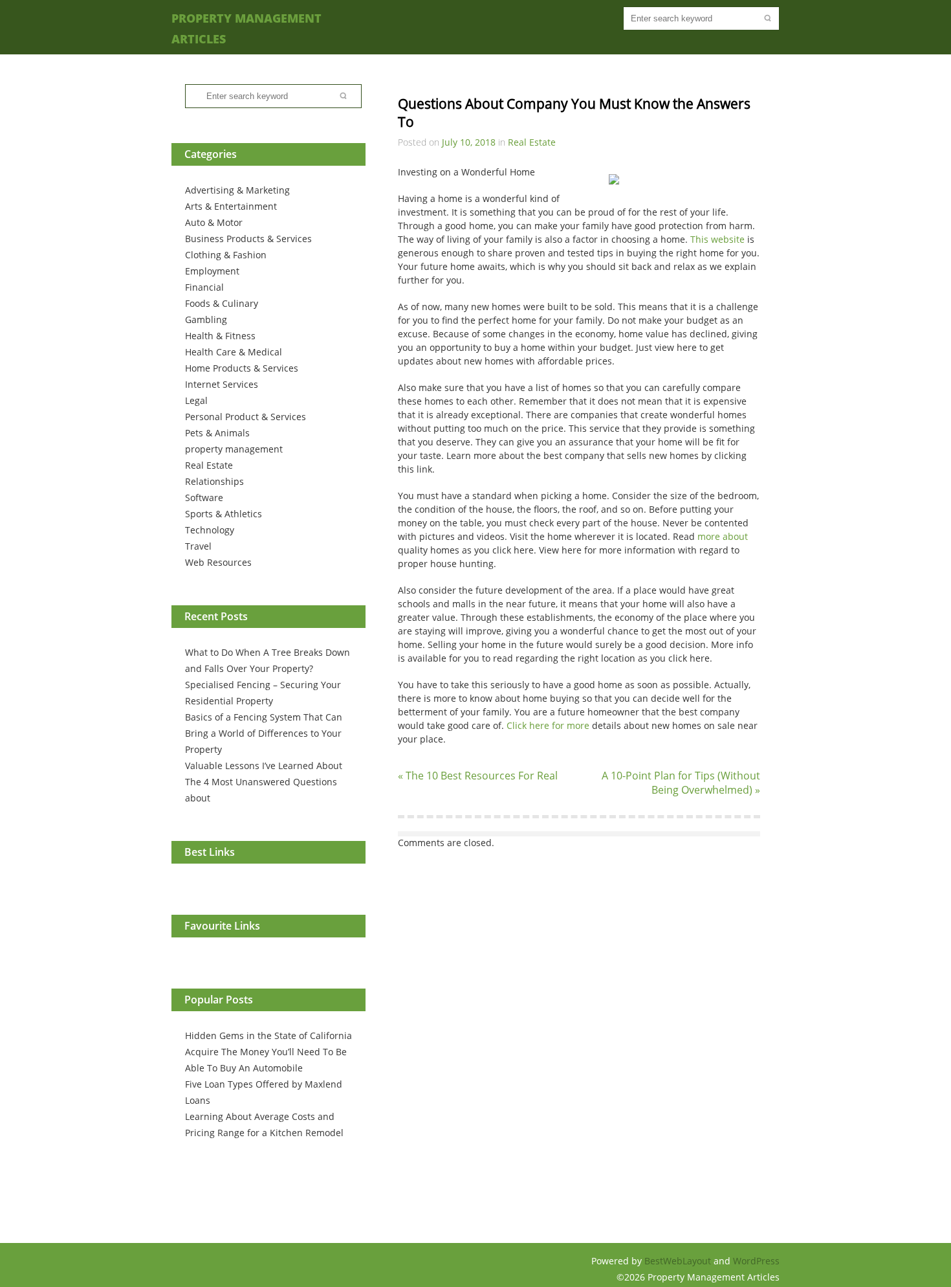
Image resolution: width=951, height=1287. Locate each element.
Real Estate (209, 465)
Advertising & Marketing (237, 190)
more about (722, 536)
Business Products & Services (248, 238)
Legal (196, 400)
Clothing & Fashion (226, 255)
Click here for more (548, 725)
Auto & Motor (214, 222)
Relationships (214, 481)
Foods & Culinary (221, 303)
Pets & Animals (217, 433)
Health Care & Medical (233, 352)
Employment (212, 271)
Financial (204, 287)
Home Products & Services (241, 368)
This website (717, 239)
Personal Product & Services (245, 416)
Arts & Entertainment (231, 206)
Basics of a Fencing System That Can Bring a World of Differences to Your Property (263, 733)
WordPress (756, 1261)
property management (234, 449)
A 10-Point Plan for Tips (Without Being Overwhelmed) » (681, 782)
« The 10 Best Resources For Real (478, 775)
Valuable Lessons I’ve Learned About (263, 765)
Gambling (206, 319)
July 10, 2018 (469, 142)
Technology (209, 530)
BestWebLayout (679, 1261)
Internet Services (221, 384)
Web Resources (218, 562)
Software (204, 497)
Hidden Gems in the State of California (268, 1035)
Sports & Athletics (223, 514)
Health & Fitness (220, 336)
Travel (198, 546)
